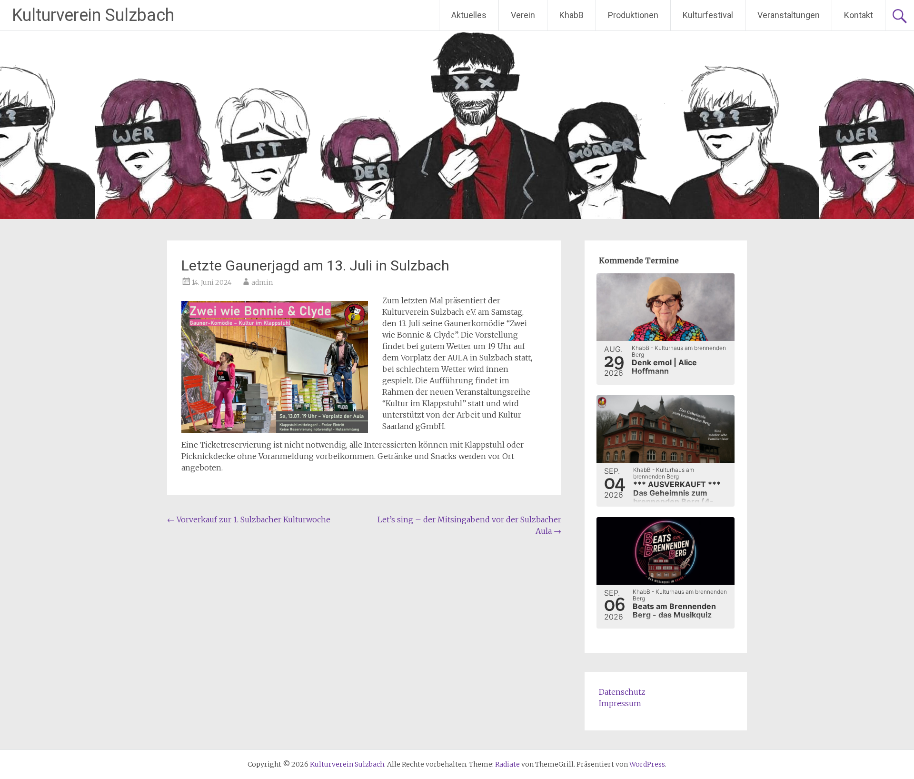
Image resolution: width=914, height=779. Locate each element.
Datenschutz (622, 692)
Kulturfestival (708, 15)
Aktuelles (469, 15)
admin (262, 282)
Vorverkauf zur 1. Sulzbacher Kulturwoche (248, 519)
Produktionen (633, 15)
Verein (523, 15)
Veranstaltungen (788, 15)
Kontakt (858, 15)
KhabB (571, 15)
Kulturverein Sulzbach (93, 15)
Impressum (620, 703)
